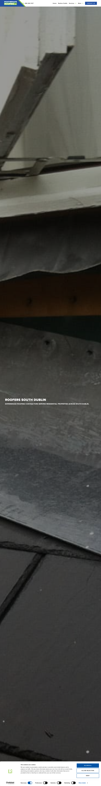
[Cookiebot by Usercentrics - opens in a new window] (10, 783)
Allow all (88, 765)
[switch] (45, 783)
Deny (88, 775)
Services (71, 3)
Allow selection (88, 770)
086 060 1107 (29, 3)
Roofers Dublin (62, 3)
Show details (82, 783)
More (79, 3)
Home (54, 3)
